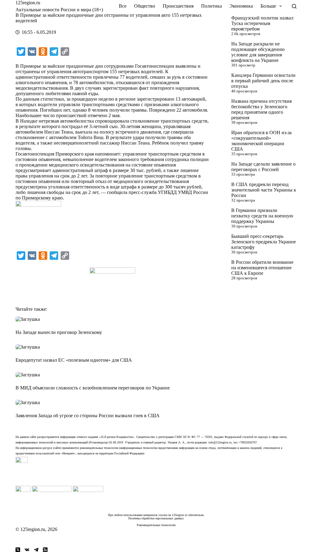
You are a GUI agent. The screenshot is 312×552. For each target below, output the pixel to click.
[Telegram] (36, 549)
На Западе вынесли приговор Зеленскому (59, 332)
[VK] (27, 549)
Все (122, 6)
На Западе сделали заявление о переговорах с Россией (263, 166)
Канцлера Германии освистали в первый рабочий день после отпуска (263, 81)
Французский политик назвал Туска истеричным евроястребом (262, 23)
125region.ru (28, 2)
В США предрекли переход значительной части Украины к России (263, 190)
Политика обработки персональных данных (156, 518)
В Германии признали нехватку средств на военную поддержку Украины (262, 216)
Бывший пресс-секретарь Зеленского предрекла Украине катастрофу (263, 242)
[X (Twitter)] (18, 549)
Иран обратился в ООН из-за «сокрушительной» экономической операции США (261, 141)
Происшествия (178, 6)
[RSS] (45, 549)
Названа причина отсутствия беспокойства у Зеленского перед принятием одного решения (261, 109)
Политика (211, 6)
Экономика (241, 6)
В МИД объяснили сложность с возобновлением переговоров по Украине (93, 387)
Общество (144, 6)
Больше (268, 6)
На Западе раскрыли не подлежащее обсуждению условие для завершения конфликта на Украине (258, 52)
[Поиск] (294, 6)
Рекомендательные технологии (156, 525)
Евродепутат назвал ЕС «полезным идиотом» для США (74, 360)
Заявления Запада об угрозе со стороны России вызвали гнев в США (88, 415)
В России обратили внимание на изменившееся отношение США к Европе (262, 268)
